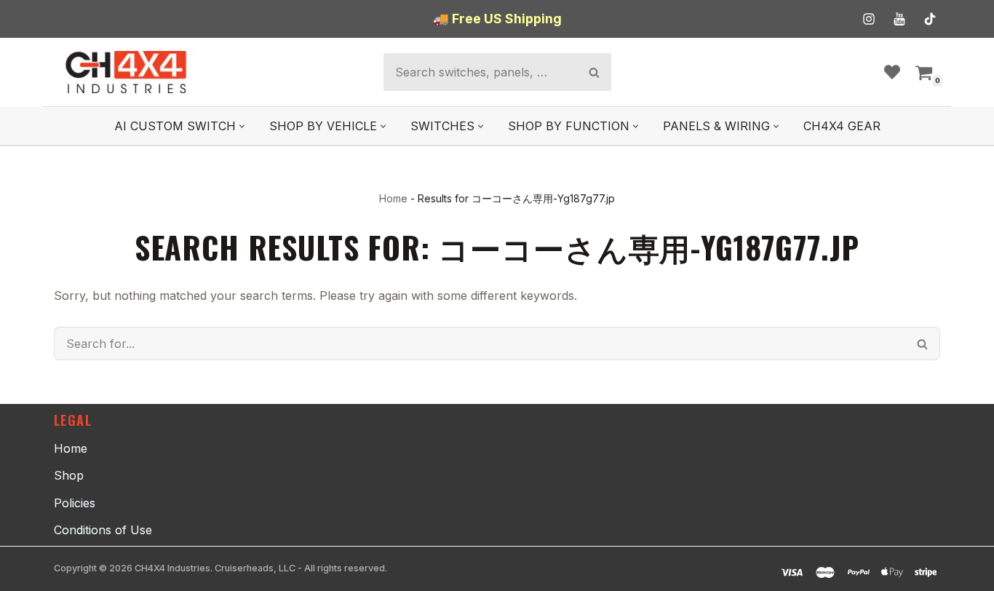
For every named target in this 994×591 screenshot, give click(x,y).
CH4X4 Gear (841, 126)
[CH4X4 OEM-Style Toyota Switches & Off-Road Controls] (126, 72)
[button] (241, 126)
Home (393, 198)
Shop (69, 475)
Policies (74, 503)
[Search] (594, 72)
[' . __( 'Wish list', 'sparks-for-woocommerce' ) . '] (892, 72)
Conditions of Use (103, 530)
